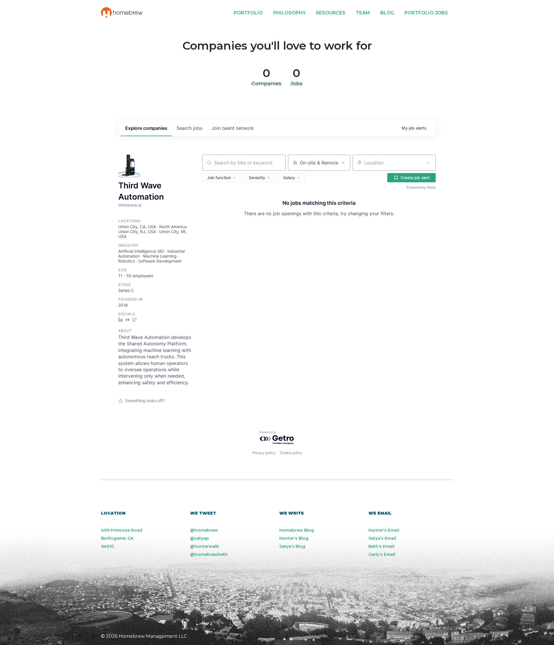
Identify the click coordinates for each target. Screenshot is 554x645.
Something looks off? (145, 400)
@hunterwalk (204, 546)
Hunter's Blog (293, 538)
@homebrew (204, 530)
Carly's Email (381, 554)
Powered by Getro (421, 187)
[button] (222, 177)
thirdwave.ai (129, 204)
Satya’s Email (382, 538)
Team (363, 13)
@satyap (199, 538)
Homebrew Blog (296, 530)
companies (146, 128)
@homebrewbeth (209, 554)
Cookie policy (291, 453)
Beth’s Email (381, 546)
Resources (330, 13)
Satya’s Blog (292, 546)
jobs (189, 128)
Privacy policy (263, 453)
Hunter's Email (383, 530)
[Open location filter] (428, 162)
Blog (387, 13)
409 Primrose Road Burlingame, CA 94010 (121, 538)
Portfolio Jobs (426, 13)
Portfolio (248, 13)
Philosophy (289, 13)
